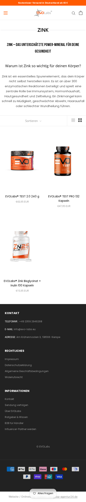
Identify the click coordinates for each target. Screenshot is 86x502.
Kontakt (9, 399)
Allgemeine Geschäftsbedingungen (27, 371)
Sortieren (32, 121)
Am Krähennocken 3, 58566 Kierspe (38, 337)
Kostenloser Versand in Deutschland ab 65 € (43, 3)
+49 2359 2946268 (30, 321)
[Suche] (73, 13)
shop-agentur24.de (65, 496)
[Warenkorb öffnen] (80, 13)
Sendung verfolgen (16, 405)
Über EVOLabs (13, 411)
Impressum (12, 359)
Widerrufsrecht (14, 377)
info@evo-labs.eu (25, 329)
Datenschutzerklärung (18, 365)
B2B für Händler (14, 423)
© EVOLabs (43, 446)
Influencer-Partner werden (20, 429)
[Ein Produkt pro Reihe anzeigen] (73, 120)
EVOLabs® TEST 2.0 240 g (22, 196)
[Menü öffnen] (6, 12)
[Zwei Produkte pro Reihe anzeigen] (80, 120)
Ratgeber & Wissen (16, 417)
